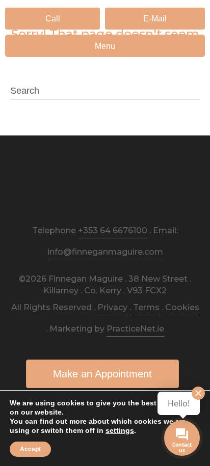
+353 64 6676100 (112, 230)
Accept (30, 449)
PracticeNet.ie (135, 329)
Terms (146, 307)
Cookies (182, 307)
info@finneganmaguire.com (105, 252)
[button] (52, 19)
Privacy (112, 307)
